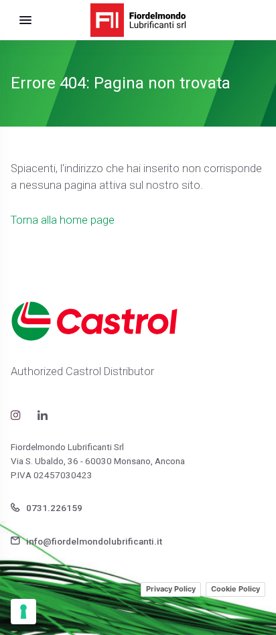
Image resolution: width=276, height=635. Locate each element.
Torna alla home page (63, 220)
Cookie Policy (235, 588)
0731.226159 (53, 508)
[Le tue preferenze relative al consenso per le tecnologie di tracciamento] (23, 611)
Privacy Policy (171, 588)
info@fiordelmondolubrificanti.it (93, 542)
